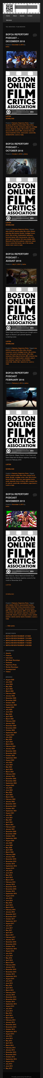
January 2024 (10, 748)
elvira (7, 235)
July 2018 (9, 898)
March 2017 (9, 935)
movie (28, 611)
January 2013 (10, 1050)
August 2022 (10, 785)
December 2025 (11, 698)
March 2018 (9, 907)
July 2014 (9, 1008)
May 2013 (9, 1041)
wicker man (9, 245)
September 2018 (11, 893)
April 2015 (9, 988)
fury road (13, 354)
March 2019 (9, 880)
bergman (8, 125)
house (11, 611)
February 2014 (10, 1020)
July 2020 (9, 843)
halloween (30, 235)
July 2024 (9, 737)
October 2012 (10, 1057)
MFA (21, 131)
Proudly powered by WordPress (21, 1077)
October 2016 (10, 946)
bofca (7, 47)
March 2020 (9, 852)
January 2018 (10, 912)
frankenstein (22, 235)
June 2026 (9, 684)
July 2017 (9, 926)
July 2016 (9, 953)
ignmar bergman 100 (16, 239)
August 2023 (10, 760)
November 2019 (11, 861)
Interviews (9, 658)
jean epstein (27, 479)
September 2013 (11, 1031)
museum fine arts (28, 131)
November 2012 (11, 1054)
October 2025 (10, 703)
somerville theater (16, 243)
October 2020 (10, 836)
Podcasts (15, 123)
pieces (10, 483)
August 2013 (10, 1034)
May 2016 (9, 958)
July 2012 (9, 1064)
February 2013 (10, 1048)
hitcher (13, 479)
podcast (21, 241)
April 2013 (9, 1043)
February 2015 (10, 992)
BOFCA (14, 125)
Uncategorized (11, 669)
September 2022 (11, 783)
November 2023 (11, 753)
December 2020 (11, 831)
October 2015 (10, 974)
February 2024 (10, 746)
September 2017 (11, 921)
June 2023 (9, 765)
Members (9, 20)
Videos (8, 672)
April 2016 (9, 960)
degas (19, 129)
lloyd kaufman (18, 611)
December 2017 (11, 914)
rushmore (32, 613)
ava (35, 348)
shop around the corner (13, 133)
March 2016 (9, 962)
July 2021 (9, 815)
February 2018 (10, 909)
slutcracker (24, 133)
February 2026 (10, 693)
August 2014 (10, 1006)
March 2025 (9, 719)
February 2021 (10, 827)
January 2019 (10, 884)
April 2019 (9, 877)
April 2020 (9, 850)
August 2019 (10, 868)
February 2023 (10, 774)
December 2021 (11, 804)
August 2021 (10, 813)
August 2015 (10, 979)
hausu (32, 609)
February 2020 (10, 854)
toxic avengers (23, 615)
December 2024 (11, 726)
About (15, 16)
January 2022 (10, 801)
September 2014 (11, 1004)
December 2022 (11, 778)
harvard (8, 131)
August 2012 (10, 1061)
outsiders (27, 358)
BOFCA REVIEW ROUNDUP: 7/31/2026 (19, 638)
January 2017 (10, 939)
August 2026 (10, 680)
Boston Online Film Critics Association (18, 607)
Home (8, 16)
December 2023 (11, 751)
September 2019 (11, 866)
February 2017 (10, 937)
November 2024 (11, 728)
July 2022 (9, 788)
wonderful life (10, 135)
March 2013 (9, 1045)
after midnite (10, 605)
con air (15, 352)
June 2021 (9, 818)
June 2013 (9, 1038)
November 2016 (11, 944)
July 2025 (9, 709)
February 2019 (10, 882)
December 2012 (11, 1052)
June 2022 (9, 790)
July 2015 (9, 981)
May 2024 (9, 739)
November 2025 (11, 700)
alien (7, 231)
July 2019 (9, 870)
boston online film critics (22, 231)
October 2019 (10, 864)
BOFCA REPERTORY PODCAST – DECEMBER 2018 (17, 38)
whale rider (16, 362)
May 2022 (9, 792)
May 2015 (9, 985)
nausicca (12, 358)
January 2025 (10, 723)
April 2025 (9, 716)
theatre (15, 615)
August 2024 (10, 735)
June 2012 (9, 1066)
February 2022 (10, 799)
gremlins (32, 129)
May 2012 (9, 1068)
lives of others (20, 481)
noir (15, 613)
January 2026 (10, 696)
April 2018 (9, 905)
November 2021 (11, 806)
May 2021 (9, 820)
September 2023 (11, 758)
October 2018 (10, 891)
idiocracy (19, 479)
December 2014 (11, 997)
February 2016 (10, 965)
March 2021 (9, 824)
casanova (9, 352)
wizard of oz (24, 362)
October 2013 (10, 1029)
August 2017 (10, 923)
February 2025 (10, 721)
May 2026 (9, 686)
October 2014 (10, 1001)
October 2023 (10, 755)
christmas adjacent (25, 127)
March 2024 (9, 744)
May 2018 (9, 903)
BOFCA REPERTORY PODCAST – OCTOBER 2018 (17, 147)
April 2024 (9, 742)
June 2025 (9, 712)
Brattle (16, 127)
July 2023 (9, 762)
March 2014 (9, 1018)
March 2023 (9, 772)
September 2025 (11, 705)
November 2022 (11, 781)
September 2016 (11, 949)
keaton (17, 131)
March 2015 (9, 990)
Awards (22, 16)
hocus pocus (23, 237)
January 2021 (10, 829)
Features (9, 655)
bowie (7, 477)
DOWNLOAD (10, 594)
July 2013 (9, 1036)
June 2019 (9, 873)
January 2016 (10, 967)
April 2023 (9, 769)
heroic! (24, 354)
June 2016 (9, 956)
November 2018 (11, 889)
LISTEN (8, 585)
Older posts (10, 626)
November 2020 (11, 834)
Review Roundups (12, 667)
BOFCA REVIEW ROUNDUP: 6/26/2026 (19, 645)
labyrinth (12, 481)
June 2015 (9, 983)
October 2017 (10, 919)
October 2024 (10, 730)
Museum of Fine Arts (12, 241)
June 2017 (9, 928)
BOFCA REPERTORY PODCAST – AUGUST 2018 (17, 257)
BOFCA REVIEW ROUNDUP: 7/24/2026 (19, 640)
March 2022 (9, 797)
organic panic (19, 358)
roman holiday (25, 360)
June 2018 (9, 900)
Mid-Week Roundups (13, 660)
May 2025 (9, 714)
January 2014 (10, 1022)
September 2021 (11, 811)
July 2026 (9, 682)
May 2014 (9, 1013)
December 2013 (11, 1024)
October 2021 (10, 808)
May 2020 (9, 847)
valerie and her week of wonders (21, 617)
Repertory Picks (23, 123)
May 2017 (9, 930)
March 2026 (9, 691)
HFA (12, 131)
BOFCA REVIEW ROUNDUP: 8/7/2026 (18, 636)
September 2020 (11, 838)
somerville (32, 133)
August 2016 (10, 951)
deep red (13, 129)
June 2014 (9, 1011)
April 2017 (9, 932)
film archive (25, 129)
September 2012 (11, 1059)
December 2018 (11, 887)
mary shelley (27, 239)
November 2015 (11, 972)
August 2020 (10, 840)
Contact (30, 16)
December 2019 (11, 859)
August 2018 (10, 896)
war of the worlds (27, 243)
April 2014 (9, 1015)
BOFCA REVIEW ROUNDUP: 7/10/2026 (19, 643)
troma (30, 615)
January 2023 (10, 776)
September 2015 (11, 976)
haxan (13, 237)
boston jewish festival (26, 605)
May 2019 (9, 875)
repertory (28, 241)
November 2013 (11, 1027)
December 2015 (11, 969)
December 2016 (11, 942)
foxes (7, 354)
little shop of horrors (18, 356)
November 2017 (11, 916)
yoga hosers (32, 483)
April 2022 (9, 795)
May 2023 (9, 767)
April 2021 (9, 822)
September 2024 (11, 732)
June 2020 (9, 845)
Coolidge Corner (30, 233)
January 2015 (10, 995)
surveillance (24, 483)
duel (26, 477)
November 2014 (11, 999)
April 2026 (9, 689)
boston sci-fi (31, 475)
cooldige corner (20, 477)
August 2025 (10, 707)
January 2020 (10, 857)
